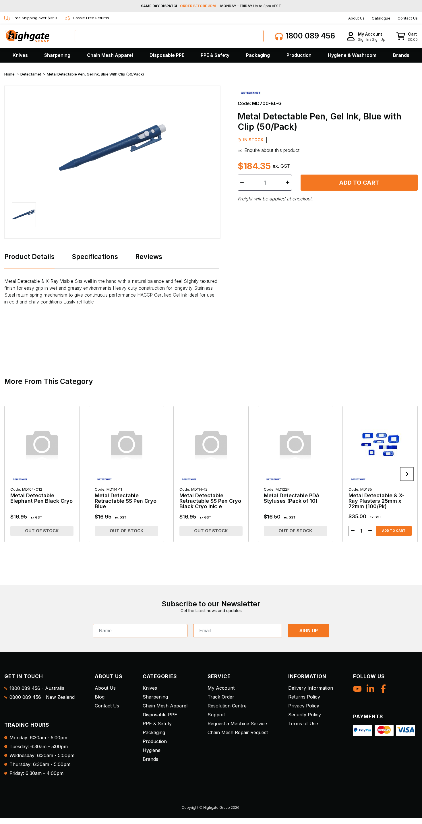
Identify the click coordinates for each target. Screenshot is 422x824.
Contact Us (408, 18)
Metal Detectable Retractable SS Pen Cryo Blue (125, 498)
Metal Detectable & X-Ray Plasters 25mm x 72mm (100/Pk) (376, 498)
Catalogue (381, 18)
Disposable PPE (167, 55)
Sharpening (57, 55)
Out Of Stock (42, 530)
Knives (20, 55)
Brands (401, 55)
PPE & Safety (215, 55)
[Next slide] (407, 474)
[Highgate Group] (27, 36)
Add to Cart (359, 182)
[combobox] (169, 36)
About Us (356, 18)
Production (299, 55)
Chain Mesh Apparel (110, 55)
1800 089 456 (309, 35)
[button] (365, 36)
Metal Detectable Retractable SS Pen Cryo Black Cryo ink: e (210, 498)
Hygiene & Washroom (352, 55)
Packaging (258, 55)
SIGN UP (308, 630)
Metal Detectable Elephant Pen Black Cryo (41, 495)
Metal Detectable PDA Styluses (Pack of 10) (292, 495)
